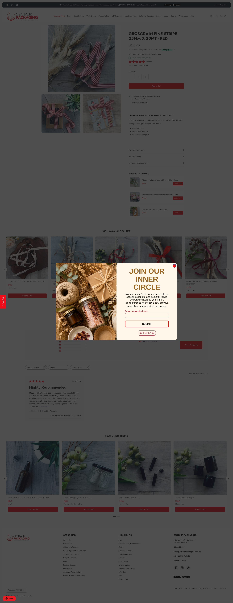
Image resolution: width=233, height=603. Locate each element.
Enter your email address (136, 311)
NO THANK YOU (146, 333)
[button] (3, 302)
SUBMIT (146, 324)
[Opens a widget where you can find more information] (9, 599)
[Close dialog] (174, 266)
